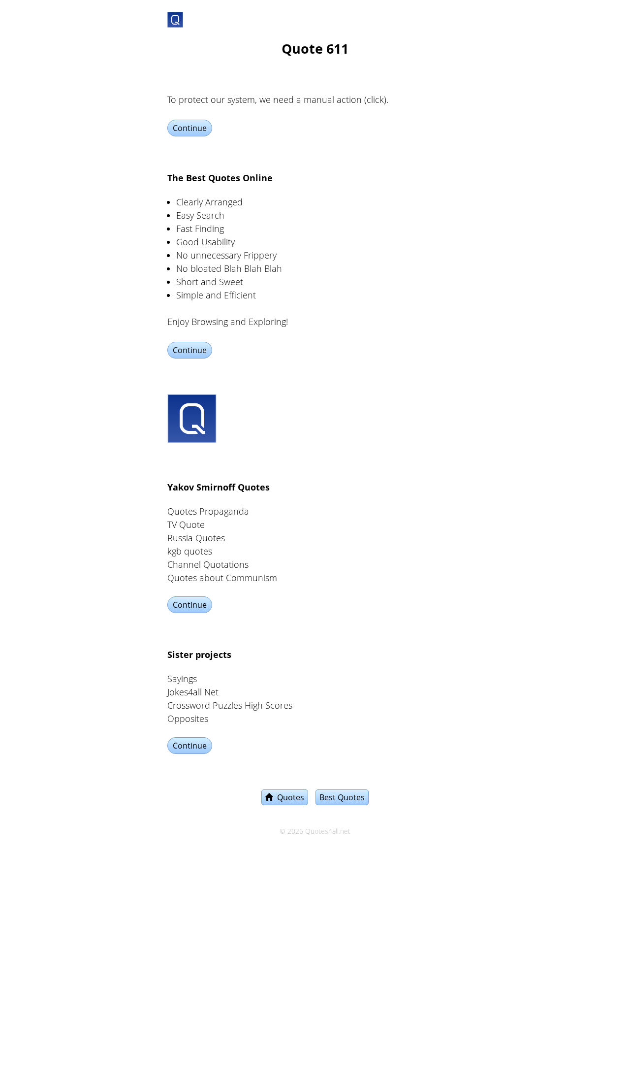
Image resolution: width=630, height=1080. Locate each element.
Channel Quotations (208, 564)
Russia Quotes (196, 538)
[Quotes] (175, 18)
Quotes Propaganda (208, 511)
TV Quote (186, 524)
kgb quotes (189, 551)
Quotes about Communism (222, 578)
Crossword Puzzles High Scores (229, 705)
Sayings (182, 679)
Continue (190, 128)
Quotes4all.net (327, 831)
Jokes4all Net (193, 692)
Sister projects (199, 654)
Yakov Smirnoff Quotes (218, 487)
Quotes (288, 797)
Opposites (187, 718)
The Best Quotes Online (220, 178)
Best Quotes (342, 797)
